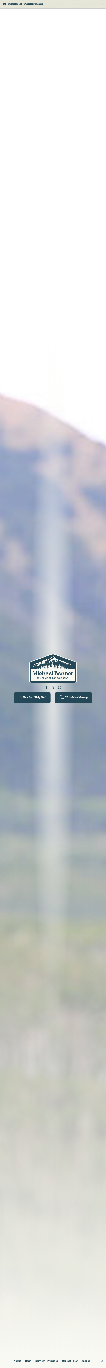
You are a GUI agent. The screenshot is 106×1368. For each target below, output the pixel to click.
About (17, 1361)
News (28, 1361)
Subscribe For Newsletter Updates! (25, 3)
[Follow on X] (53, 687)
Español (85, 1361)
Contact (66, 1361)
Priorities (52, 1361)
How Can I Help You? (34, 697)
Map (75, 1361)
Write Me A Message (76, 697)
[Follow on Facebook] (46, 687)
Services (40, 1361)
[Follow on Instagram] (60, 687)
